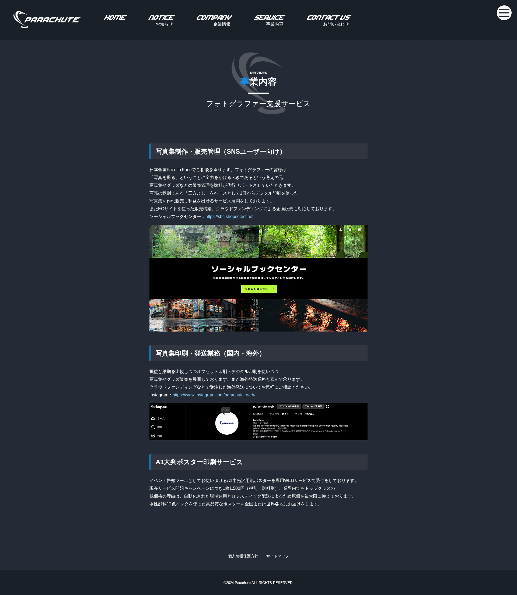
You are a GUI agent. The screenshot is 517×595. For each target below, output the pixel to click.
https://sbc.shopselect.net (229, 216)
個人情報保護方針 (243, 556)
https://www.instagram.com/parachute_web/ (214, 395)
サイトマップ (277, 556)
